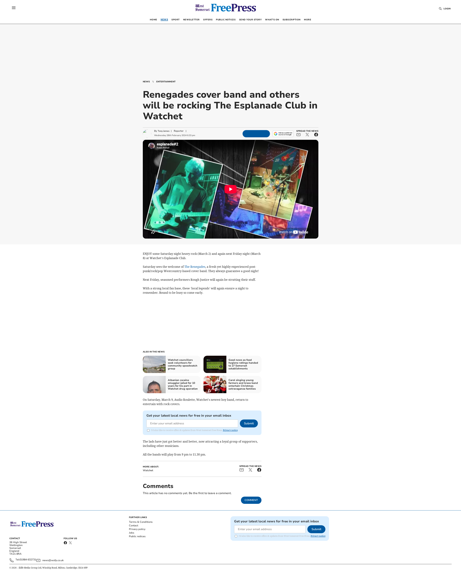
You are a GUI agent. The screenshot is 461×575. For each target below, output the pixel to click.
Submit (249, 423)
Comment (251, 500)
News (146, 81)
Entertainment (166, 81)
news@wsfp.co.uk (53, 560)
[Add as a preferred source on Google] (283, 133)
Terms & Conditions (141, 522)
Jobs (131, 532)
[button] (13, 7)
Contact (133, 525)
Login (447, 8)
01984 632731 (28, 559)
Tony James (163, 131)
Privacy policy (137, 529)
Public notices (137, 536)
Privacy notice (230, 430)
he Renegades (195, 266)
